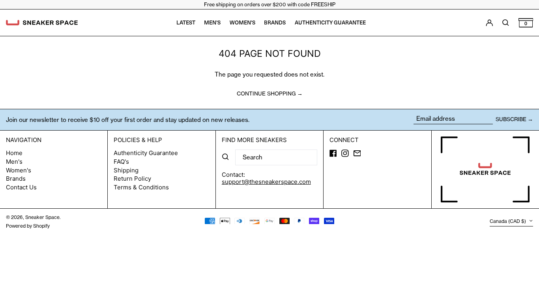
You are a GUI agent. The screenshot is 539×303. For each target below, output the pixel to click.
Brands (16, 178)
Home (14, 153)
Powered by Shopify (28, 226)
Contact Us (21, 187)
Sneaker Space (42, 217)
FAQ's (121, 161)
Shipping (126, 170)
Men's (14, 161)
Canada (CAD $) (508, 221)
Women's (18, 170)
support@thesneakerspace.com (266, 181)
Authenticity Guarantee (146, 153)
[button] (525, 22)
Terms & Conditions (141, 187)
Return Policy (132, 178)
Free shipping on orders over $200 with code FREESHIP (269, 4)
